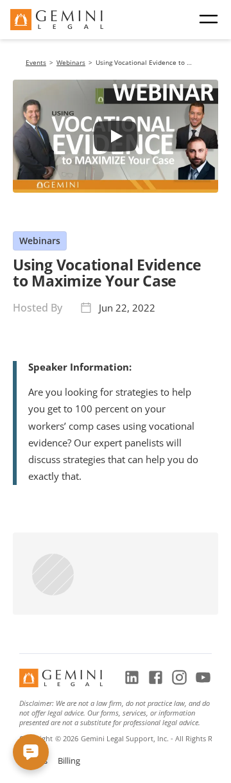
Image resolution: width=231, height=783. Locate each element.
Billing (69, 760)
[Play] (115, 136)
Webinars (70, 62)
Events (36, 62)
